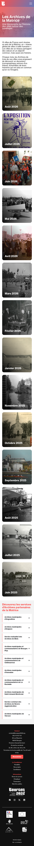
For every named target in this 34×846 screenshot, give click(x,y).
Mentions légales (17, 839)
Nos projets (17, 767)
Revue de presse (17, 776)
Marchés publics (17, 784)
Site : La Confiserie (17, 842)
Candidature (17, 769)
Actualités (17, 764)
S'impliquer (17, 779)
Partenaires (17, 781)
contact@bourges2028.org (17, 733)
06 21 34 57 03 (17, 735)
